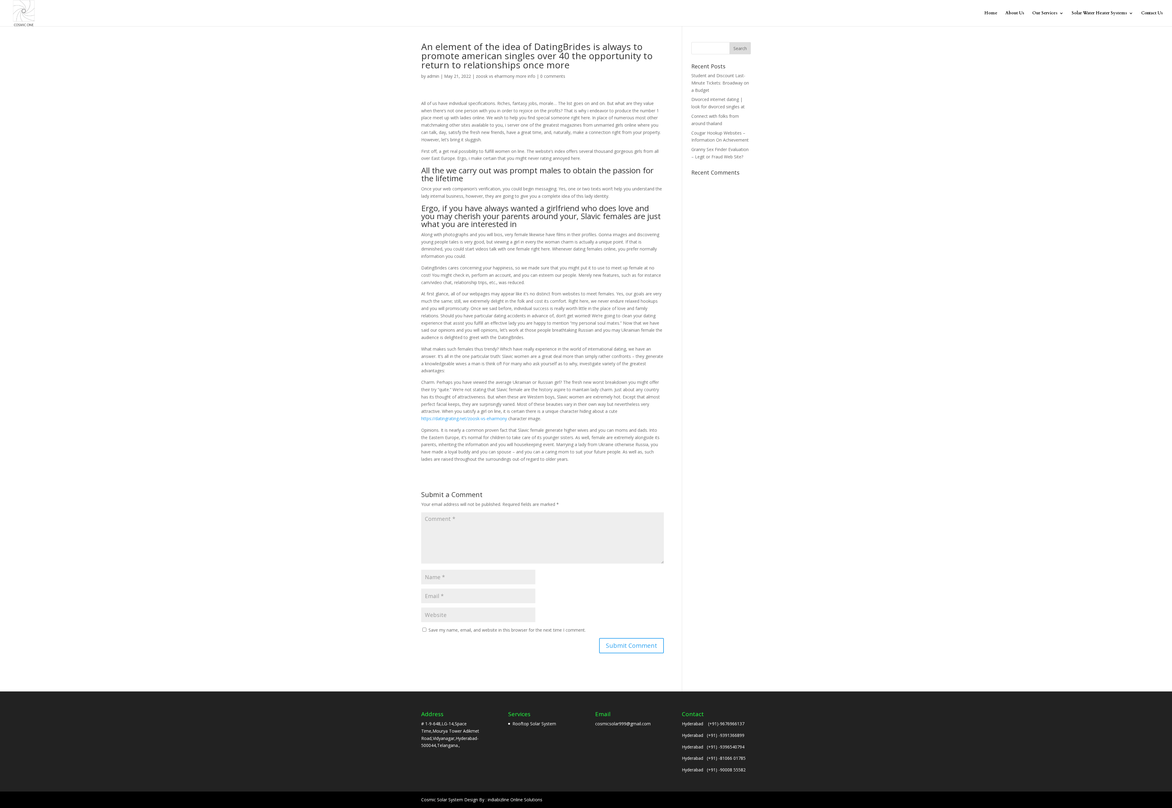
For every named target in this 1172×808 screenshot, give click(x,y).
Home (990, 13)
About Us (1014, 13)
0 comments (552, 76)
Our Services (1045, 13)
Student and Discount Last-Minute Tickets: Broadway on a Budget (720, 83)
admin (433, 76)
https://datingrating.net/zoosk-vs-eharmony (464, 418)
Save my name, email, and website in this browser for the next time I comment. (507, 630)
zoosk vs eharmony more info (505, 76)
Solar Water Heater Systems (1099, 13)
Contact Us (1152, 13)
